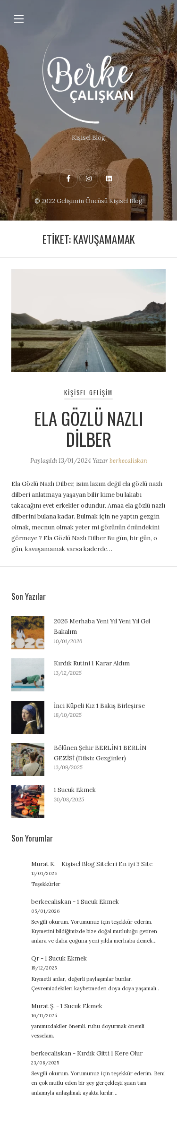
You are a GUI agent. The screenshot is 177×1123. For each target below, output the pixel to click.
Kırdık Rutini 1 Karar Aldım (92, 663)
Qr (35, 958)
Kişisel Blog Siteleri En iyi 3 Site (106, 864)
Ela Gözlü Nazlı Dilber (88, 428)
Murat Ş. (43, 1006)
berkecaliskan (128, 461)
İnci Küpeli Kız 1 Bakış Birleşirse (99, 706)
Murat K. (43, 864)
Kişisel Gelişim (88, 392)
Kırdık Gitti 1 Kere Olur (110, 1053)
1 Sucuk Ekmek (75, 790)
